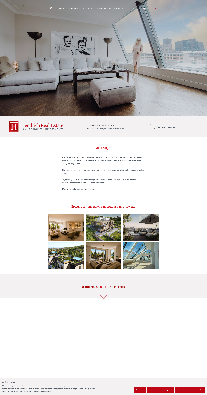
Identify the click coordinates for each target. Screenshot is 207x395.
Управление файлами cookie (190, 390)
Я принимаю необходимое (160, 390)
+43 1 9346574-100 (105, 125)
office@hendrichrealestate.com (111, 128)
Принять (140, 390)
